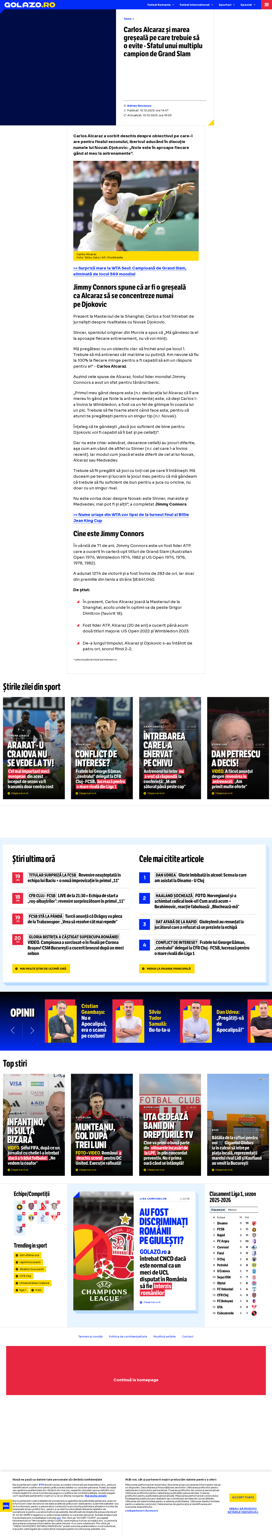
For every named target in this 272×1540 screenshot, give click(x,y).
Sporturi (225, 5)
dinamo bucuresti (32, 1269)
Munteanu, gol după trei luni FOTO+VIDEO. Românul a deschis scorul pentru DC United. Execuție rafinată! (102, 1125)
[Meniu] (266, 4)
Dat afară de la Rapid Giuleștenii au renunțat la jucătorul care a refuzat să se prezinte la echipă (198, 924)
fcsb (38, 1290)
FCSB (220, 1229)
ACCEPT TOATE (243, 1497)
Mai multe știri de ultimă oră (43, 968)
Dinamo (222, 1223)
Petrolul (222, 1265)
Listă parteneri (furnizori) (141, 1510)
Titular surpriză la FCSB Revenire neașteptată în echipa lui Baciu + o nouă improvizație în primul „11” (71, 878)
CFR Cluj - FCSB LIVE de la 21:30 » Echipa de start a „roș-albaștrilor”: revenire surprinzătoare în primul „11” (71, 898)
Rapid (221, 1235)
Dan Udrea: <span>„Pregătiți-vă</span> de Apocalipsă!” (214, 1021)
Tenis (128, 19)
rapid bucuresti (30, 1262)
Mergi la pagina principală (169, 968)
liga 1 (23, 1290)
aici (59, 1517)
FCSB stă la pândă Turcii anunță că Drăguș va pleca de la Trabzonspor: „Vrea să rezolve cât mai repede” (71, 919)
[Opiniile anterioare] (13, 1030)
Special (246, 5)
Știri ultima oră (33, 859)
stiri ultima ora (29, 1255)
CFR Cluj (25, 1276)
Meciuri (232, 1209)
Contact (188, 1336)
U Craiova (223, 1271)
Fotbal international (195, 5)
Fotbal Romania (159, 5)
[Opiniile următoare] (32, 1030)
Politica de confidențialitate (128, 1336)
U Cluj (221, 1259)
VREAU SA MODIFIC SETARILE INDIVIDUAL (243, 1510)
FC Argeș (223, 1241)
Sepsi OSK (224, 1277)
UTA (220, 1307)
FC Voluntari (225, 1289)
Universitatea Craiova (34, 1283)
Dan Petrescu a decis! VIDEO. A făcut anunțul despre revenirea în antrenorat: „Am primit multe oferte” (238, 748)
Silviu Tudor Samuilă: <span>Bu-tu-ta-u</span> (146, 1021)
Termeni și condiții (90, 1336)
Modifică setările (164, 1336)
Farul (220, 1253)
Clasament (218, 1209)
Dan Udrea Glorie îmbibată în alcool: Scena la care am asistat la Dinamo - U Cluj (198, 878)
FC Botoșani (225, 1301)
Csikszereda (225, 1313)
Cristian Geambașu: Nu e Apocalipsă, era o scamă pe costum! (78, 1021)
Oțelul (221, 1283)
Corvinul (223, 1247)
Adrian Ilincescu (139, 106)
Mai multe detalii (96, 1495)
